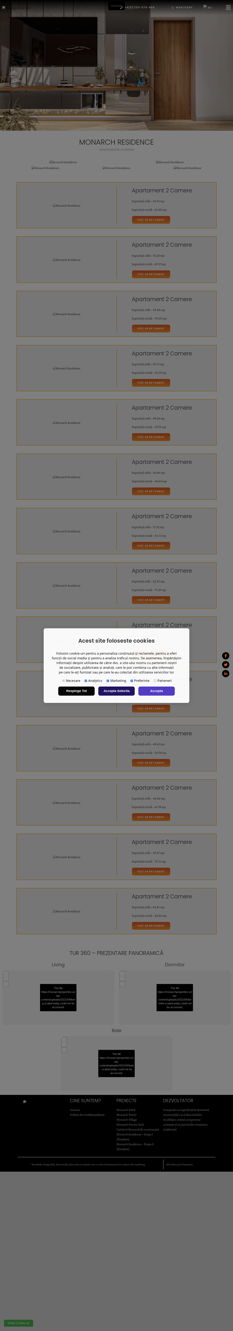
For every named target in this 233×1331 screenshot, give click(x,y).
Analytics (95, 680)
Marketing (118, 680)
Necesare (73, 680)
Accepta (156, 691)
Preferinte (141, 680)
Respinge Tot (76, 691)
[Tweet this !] (225, 664)
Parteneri (164, 680)
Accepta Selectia (117, 691)
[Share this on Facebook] (225, 656)
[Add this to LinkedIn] (225, 673)
